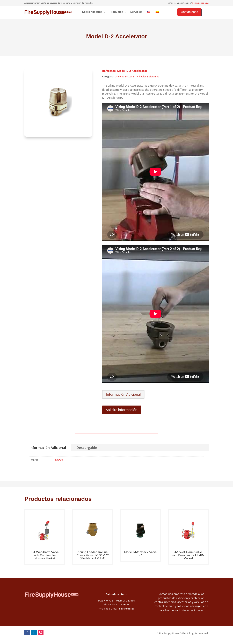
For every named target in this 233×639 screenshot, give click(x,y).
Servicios (136, 12)
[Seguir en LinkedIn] (34, 632)
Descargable (86, 447)
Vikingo (59, 459)
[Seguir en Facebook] (27, 632)
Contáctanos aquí (200, 2)
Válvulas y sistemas (148, 76)
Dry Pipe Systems (124, 76)
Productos (116, 12)
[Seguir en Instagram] (40, 632)
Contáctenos (189, 12)
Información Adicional (123, 394)
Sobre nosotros (92, 12)
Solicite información (121, 409)
